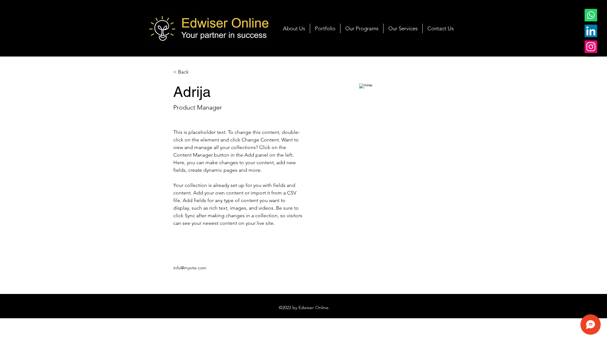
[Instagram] (591, 46)
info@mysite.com (189, 268)
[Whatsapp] (591, 15)
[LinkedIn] (591, 31)
